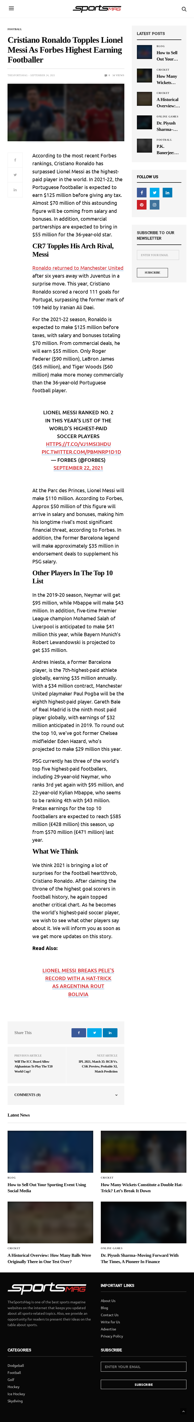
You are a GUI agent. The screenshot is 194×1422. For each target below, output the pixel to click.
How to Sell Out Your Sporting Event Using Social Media (168, 56)
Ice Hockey (16, 1393)
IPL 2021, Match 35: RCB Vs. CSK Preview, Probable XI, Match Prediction (98, 1066)
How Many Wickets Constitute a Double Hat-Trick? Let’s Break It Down (168, 80)
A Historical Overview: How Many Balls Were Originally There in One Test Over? (169, 103)
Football (15, 29)
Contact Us (109, 1314)
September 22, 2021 (78, 467)
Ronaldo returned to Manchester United (78, 267)
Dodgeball (16, 1365)
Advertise (108, 1329)
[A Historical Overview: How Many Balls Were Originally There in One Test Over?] (144, 99)
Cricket (163, 70)
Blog (161, 46)
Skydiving (15, 1400)
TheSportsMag (18, 75)
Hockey (13, 1386)
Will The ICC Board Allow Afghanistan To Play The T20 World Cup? (33, 1066)
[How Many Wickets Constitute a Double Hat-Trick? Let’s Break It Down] (144, 75)
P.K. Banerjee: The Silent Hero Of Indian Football (166, 150)
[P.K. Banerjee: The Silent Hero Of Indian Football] (144, 145)
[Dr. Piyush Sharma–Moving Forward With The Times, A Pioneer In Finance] (144, 122)
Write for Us (110, 1322)
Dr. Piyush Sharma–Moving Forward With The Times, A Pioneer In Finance (166, 126)
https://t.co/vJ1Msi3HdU (78, 444)
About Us (108, 1300)
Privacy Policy (112, 1336)
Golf (11, 1379)
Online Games (167, 116)
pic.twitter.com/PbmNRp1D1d (81, 451)
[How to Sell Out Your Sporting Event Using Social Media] (144, 52)
